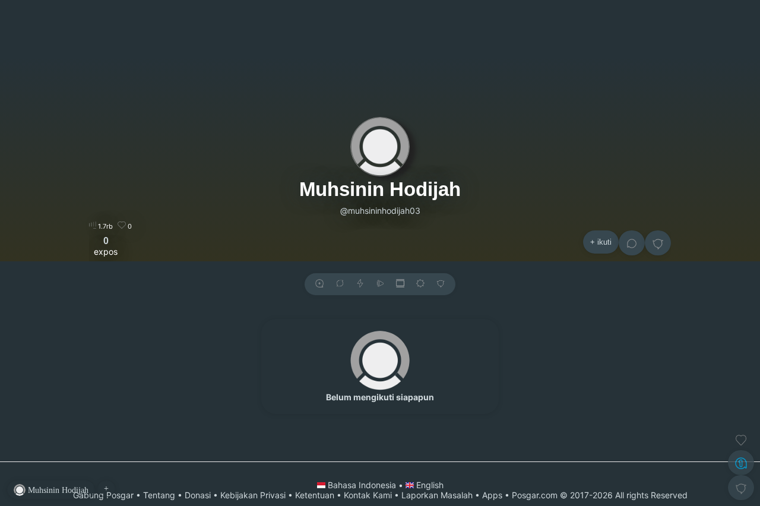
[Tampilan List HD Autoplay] (400, 284)
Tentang (159, 495)
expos (106, 246)
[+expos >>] (319, 284)
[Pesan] (632, 242)
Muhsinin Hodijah (380, 189)
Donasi (198, 495)
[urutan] (360, 284)
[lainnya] (658, 242)
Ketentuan (314, 495)
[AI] (741, 462)
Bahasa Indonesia (361, 485)
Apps (492, 495)
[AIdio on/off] (380, 284)
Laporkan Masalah (437, 495)
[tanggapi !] (741, 440)
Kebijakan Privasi (253, 495)
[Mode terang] (420, 284)
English (429, 485)
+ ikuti (601, 242)
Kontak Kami (368, 495)
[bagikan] (340, 284)
